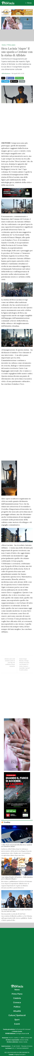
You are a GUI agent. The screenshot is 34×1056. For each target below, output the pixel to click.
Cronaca (17, 1002)
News (17, 989)
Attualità (17, 1011)
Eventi (17, 1024)
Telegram (6, 81)
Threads (15, 81)
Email (22, 81)
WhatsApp (20, 78)
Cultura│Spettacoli (17, 1015)
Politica (17, 1007)
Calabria (17, 998)
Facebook (10, 78)
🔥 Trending (5, 822)
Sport (17, 1019)
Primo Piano (17, 994)
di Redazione (6, 73)
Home (4, 45)
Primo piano (11, 45)
